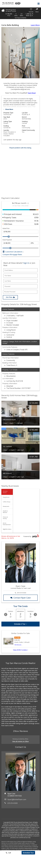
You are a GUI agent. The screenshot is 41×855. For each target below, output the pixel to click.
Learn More (35, 25)
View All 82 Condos (20, 650)
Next (35, 614)
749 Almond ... (18, 645)
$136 (36, 221)
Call (9, 853)
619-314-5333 (21, 593)
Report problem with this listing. (20, 148)
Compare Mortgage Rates (12, 254)
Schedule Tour (28, 853)
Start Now (31, 93)
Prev (5, 614)
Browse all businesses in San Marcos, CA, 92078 (10, 537)
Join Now (9, 297)
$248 (36, 224)
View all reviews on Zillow (20, 741)
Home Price (6, 228)
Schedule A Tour (19, 624)
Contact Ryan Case (22, 597)
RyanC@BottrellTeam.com (17, 799)
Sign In (26, 263)
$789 (36, 217)
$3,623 (35, 214)
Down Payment (7, 240)
